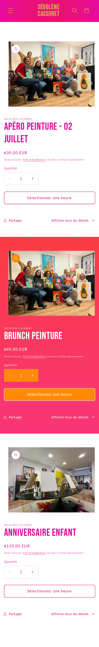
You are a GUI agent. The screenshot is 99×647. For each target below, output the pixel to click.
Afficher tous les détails (70, 220)
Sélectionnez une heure (49, 197)
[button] (10, 10)
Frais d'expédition (34, 159)
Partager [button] (15, 220)
